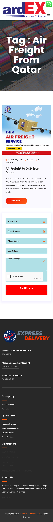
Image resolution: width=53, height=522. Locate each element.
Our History (6, 409)
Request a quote (10, 367)
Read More (7, 354)
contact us (8, 379)
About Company (8, 405)
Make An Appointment (10, 428)
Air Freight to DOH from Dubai (23, 170)
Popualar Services (9, 424)
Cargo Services (8, 437)
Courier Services (8, 433)
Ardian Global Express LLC (30, 514)
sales (30, 160)
